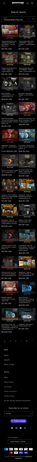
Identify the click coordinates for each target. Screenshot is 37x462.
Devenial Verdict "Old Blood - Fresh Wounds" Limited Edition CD (26, 171)
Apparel (7, 360)
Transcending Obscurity (17, 456)
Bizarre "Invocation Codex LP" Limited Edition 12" (10, 171)
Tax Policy (8, 387)
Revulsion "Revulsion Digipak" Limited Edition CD (26, 95)
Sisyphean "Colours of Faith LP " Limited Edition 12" (9, 147)
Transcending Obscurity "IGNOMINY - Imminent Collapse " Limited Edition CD (27, 43)
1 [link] (4, 341)
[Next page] (32, 341)
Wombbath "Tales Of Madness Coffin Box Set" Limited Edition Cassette (9, 221)
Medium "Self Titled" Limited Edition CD (25, 221)
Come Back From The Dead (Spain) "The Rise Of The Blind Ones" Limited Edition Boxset (27, 248)
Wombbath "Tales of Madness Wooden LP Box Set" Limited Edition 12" (27, 274)
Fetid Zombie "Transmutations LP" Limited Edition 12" (8, 95)
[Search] (33, 19)
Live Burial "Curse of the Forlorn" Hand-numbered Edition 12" (26, 147)
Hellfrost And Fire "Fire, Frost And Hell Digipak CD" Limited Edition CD (9, 274)
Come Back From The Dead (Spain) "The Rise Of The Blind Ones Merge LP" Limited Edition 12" (10, 327)
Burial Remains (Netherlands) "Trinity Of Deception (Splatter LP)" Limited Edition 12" (26, 300)
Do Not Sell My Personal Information (17, 400)
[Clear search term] (28, 19)
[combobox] (18, 19)
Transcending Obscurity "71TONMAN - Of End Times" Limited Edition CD (27, 69)
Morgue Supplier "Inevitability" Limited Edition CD (8, 299)
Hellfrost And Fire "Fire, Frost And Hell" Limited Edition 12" (9, 247)
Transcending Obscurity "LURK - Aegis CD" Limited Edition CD (9, 69)
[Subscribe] (30, 413)
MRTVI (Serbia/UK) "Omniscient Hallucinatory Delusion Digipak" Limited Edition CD (10, 121)
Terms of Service (10, 391)
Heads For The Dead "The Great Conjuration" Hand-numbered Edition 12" (27, 120)
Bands (6, 355)
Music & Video (9, 364)
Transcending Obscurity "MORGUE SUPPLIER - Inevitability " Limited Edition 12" (9, 43)
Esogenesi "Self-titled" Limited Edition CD (26, 325)
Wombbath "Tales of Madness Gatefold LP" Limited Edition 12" (26, 196)
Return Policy (9, 382)
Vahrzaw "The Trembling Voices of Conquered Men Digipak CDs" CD (10, 196)
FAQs (6, 377)
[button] (4, 3)
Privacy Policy (9, 396)
